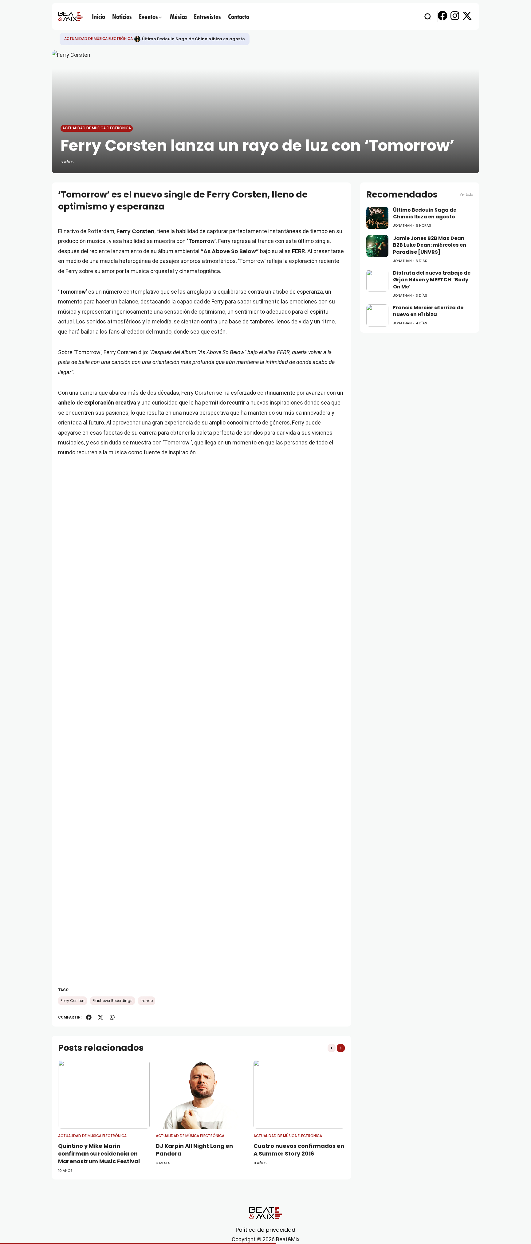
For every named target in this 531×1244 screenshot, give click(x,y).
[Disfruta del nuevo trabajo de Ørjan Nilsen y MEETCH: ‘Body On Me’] (377, 281)
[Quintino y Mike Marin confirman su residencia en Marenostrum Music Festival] (104, 1094)
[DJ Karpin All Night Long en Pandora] (201, 1094)
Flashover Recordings (112, 1000)
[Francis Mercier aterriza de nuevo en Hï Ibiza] (377, 315)
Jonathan (402, 225)
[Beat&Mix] (70, 16)
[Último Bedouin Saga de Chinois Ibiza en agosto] (137, 39)
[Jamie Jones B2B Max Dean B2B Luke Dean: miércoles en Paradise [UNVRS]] (377, 246)
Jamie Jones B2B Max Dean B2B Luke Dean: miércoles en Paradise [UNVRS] (429, 245)
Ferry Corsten (135, 231)
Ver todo (466, 194)
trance (146, 1000)
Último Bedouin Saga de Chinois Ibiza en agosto (193, 39)
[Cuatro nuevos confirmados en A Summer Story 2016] (299, 1094)
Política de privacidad (265, 1230)
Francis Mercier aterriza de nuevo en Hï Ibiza (428, 311)
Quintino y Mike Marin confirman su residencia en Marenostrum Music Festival (99, 1153)
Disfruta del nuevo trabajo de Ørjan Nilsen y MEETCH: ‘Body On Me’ (431, 279)
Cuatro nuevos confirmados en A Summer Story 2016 (299, 1149)
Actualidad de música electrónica (98, 38)
